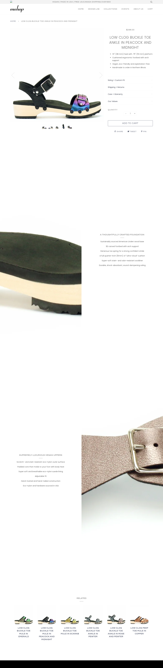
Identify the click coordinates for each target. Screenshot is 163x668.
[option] (57, 75)
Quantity (113, 110)
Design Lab (93, 9)
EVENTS (125, 9)
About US (138, 9)
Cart (150, 9)
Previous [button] (14, 75)
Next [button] (99, 75)
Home (81, 9)
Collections (110, 9)
